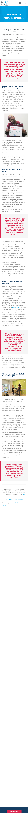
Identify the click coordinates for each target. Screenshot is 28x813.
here (19, 494)
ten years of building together (14, 499)
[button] (25, 3)
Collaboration (13, 503)
